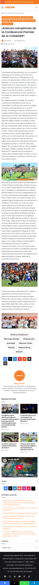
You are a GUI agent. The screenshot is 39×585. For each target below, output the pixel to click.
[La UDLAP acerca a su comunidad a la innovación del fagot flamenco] (29, 409)
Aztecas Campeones (20, 335)
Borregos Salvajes (12, 339)
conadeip (11, 343)
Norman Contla (26, 343)
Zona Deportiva (7, 24)
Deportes (5, 20)
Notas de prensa (29, 20)
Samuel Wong (25, 347)
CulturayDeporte (27, 17)
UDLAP (19, 352)
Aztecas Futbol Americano (15, 13)
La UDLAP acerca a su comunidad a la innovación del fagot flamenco (28, 418)
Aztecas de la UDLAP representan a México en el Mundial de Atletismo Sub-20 (28, 447)
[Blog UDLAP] (10, 7)
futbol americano (16, 20)
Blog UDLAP (7, 40)
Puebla (11, 347)
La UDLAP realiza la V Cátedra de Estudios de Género (22, 2)
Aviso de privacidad (26, 571)
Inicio (4, 13)
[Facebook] (5, 359)
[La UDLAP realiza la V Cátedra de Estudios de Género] (10, 437)
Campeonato (29, 339)
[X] (10, 359)
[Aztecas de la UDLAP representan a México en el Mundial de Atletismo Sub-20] (29, 437)
